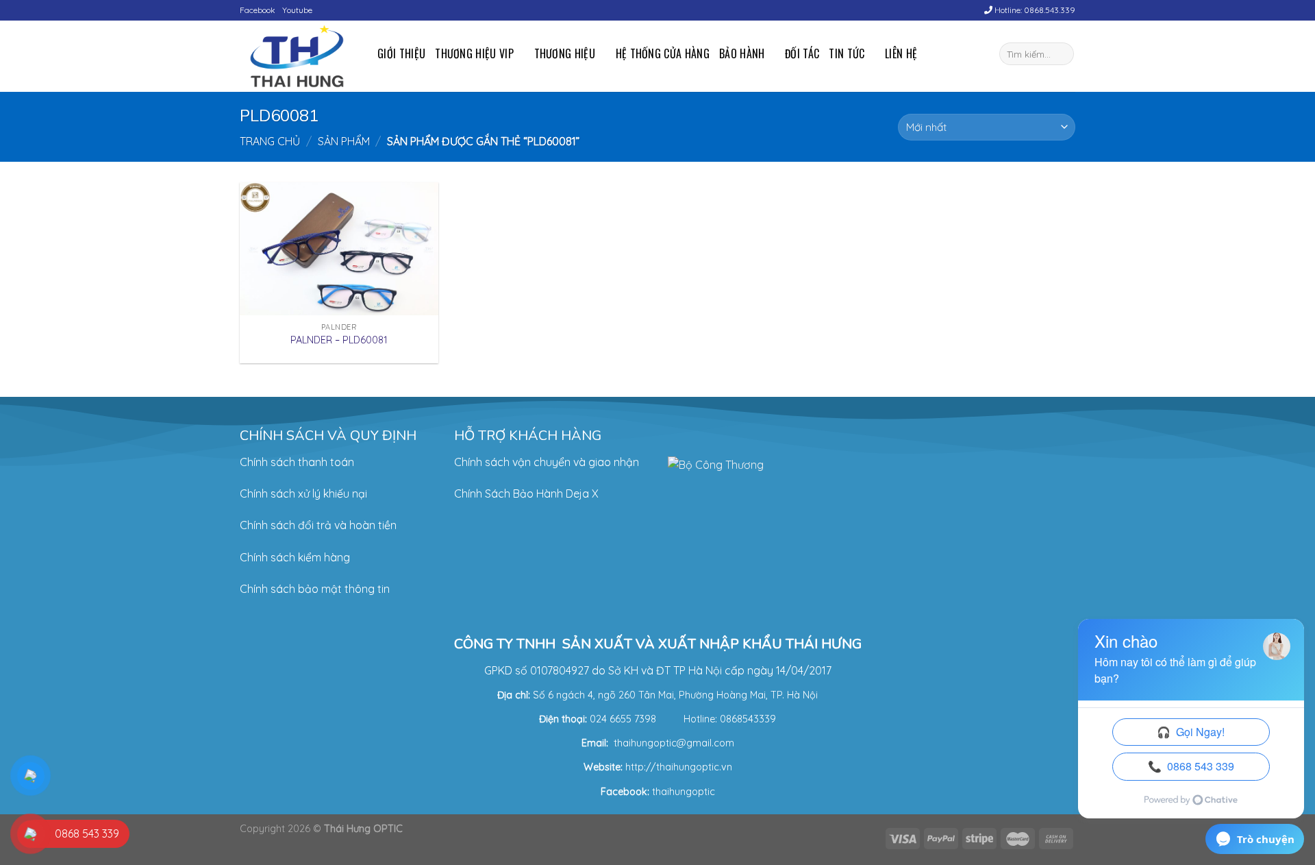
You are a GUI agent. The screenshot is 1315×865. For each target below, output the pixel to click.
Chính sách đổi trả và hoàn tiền (318, 525)
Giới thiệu (401, 53)
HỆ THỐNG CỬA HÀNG (663, 53)
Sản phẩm (344, 141)
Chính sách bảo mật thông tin (315, 589)
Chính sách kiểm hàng (295, 557)
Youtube (297, 10)
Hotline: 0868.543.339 (1033, 10)
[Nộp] (1061, 54)
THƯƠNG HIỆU (565, 53)
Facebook (257, 10)
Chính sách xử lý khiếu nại (303, 493)
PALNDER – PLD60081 (339, 340)
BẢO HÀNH (742, 53)
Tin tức (846, 53)
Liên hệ (901, 53)
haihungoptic (685, 791)
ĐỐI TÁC (802, 53)
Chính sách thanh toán (297, 462)
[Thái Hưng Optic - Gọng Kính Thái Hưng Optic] (298, 56)
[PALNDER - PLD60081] (339, 248)
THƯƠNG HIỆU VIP (474, 53)
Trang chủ (270, 141)
